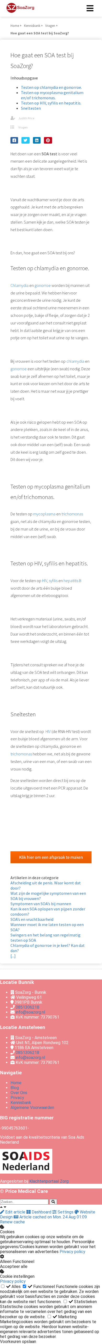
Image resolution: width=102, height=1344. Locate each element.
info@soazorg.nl (30, 1012)
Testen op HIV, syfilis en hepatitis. (51, 103)
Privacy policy (72, 1251)
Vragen (23, 127)
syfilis (53, 580)
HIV (44, 580)
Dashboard (41, 1212)
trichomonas (72, 513)
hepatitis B (72, 580)
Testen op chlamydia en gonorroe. (51, 87)
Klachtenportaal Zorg (49, 1181)
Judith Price (26, 118)
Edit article (15, 1212)
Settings (65, 1212)
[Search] (53, 1202)
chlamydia (75, 361)
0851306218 (27, 1007)
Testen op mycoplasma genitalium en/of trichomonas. (52, 95)
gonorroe (43, 285)
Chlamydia (19, 285)
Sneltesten (31, 108)
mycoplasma (44, 513)
